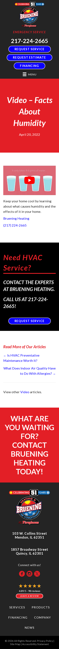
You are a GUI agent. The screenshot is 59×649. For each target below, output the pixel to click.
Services (17, 607)
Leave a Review (29, 596)
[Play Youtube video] (29, 180)
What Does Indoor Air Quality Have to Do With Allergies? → (29, 370)
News (29, 627)
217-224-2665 (29, 40)
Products (41, 607)
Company (42, 617)
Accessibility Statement (35, 644)
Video (24, 392)
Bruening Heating (16, 218)
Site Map (15, 644)
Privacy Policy (45, 640)
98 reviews (34, 590)
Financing (18, 617)
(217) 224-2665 (15, 225)
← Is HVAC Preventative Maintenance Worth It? (21, 357)
